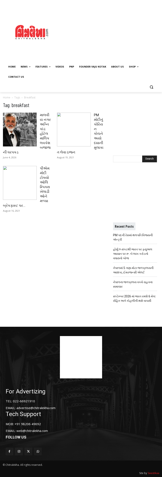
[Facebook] (9, 451)
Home (6, 97)
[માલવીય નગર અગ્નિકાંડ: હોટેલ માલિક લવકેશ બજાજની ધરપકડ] (20, 129)
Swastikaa (153, 473)
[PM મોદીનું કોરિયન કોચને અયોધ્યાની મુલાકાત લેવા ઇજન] (74, 129)
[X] (28, 451)
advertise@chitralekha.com (35, 408)
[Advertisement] (113, 31)
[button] (151, 87)
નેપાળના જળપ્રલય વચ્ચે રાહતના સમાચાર (133, 284)
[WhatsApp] (38, 451)
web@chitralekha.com (32, 431)
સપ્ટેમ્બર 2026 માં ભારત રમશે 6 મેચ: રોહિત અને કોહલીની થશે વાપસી (134, 298)
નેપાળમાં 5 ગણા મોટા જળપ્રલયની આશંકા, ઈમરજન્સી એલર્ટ (133, 270)
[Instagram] (19, 451)
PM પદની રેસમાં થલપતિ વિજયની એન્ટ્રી (133, 237)
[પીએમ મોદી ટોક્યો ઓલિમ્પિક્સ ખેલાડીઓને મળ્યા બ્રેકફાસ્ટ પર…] (20, 183)
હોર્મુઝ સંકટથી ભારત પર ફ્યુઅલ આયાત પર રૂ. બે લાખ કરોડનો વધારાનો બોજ (132, 254)
